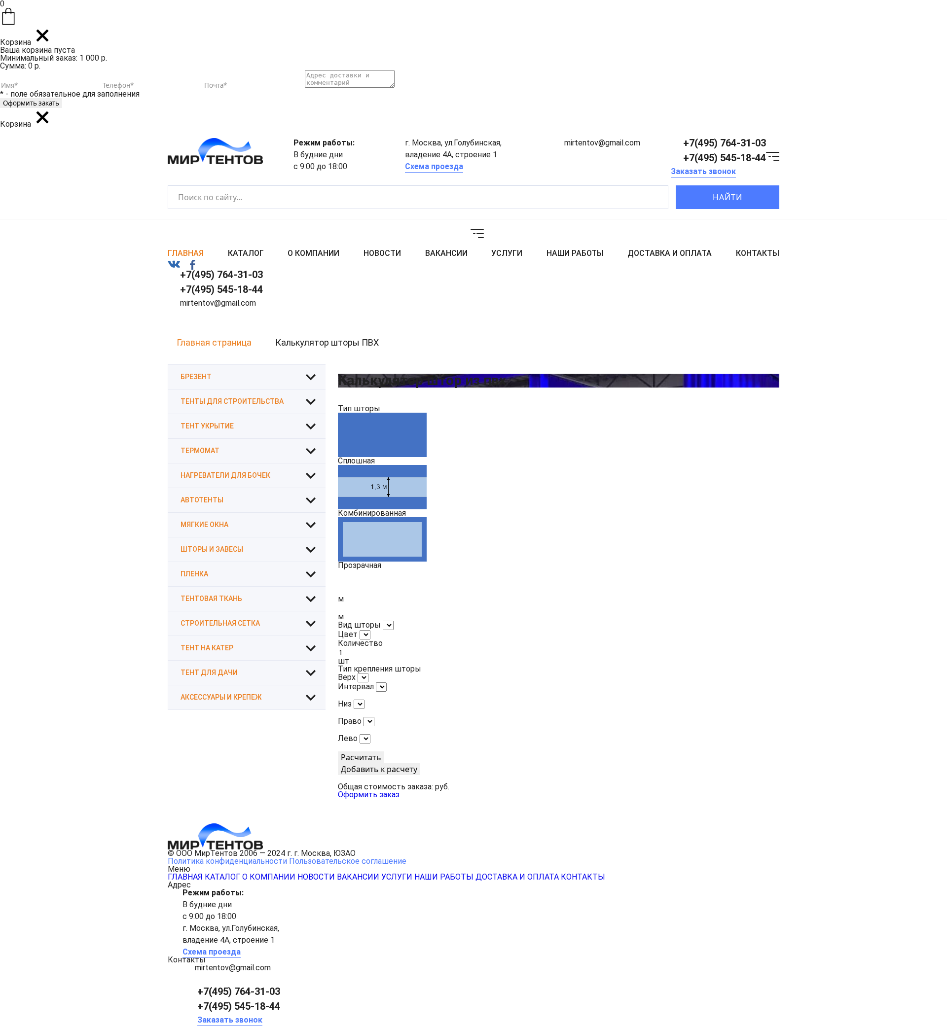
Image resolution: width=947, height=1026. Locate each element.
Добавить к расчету (379, 769)
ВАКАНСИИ (446, 253)
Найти (727, 197)
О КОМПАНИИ (313, 253)
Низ (345, 703)
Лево (348, 738)
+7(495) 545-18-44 (724, 158)
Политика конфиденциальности (227, 861)
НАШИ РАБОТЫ (575, 253)
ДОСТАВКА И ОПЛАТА (669, 253)
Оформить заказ (369, 794)
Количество (360, 643)
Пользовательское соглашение (347, 861)
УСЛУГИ (506, 253)
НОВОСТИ (382, 253)
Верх (347, 677)
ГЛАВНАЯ (186, 253)
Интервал (356, 686)
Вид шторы (359, 625)
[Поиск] (652, 197)
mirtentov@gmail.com (602, 142)
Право (350, 721)
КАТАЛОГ (246, 253)
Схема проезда (434, 166)
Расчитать (361, 757)
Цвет (348, 634)
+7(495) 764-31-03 (724, 143)
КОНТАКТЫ (757, 253)
